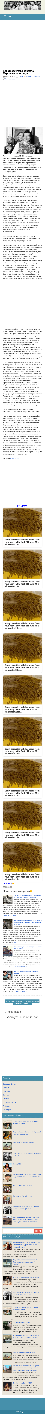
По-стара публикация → (22, 1003)
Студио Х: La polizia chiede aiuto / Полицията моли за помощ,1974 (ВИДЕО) (25, 1262)
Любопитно (7, 1088)
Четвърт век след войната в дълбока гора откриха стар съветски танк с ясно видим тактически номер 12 (26, 1219)
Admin (21, 77)
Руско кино (7, 1091)
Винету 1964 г (17, 1164)
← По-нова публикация (14, 1001)
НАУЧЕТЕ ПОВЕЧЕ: (10, 915)
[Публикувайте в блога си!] (6, 887)
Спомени (6, 1099)
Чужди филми (8, 1110)
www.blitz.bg (14, 458)
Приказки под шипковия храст (24, 1142)
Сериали (6, 1095)
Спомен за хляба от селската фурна (26, 1277)
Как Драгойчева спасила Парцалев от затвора (18, 72)
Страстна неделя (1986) (21, 1322)
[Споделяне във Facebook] (11, 887)
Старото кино (24, 1412)
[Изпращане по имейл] (4, 887)
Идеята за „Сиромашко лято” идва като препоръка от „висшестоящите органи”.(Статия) (28, 922)
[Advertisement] (22, 45)
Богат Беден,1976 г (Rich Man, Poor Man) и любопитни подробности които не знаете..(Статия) (27, 1245)
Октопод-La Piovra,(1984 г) (22, 1196)
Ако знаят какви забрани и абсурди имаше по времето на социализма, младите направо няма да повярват (26, 1368)
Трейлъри (6, 1106)
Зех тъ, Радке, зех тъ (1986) (22, 1185)
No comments (10, 79)
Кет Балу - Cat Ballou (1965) (22, 1383)
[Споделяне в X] (8, 887)
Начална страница (32, 1001)
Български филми (9, 1084)
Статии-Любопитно (33, 77)
